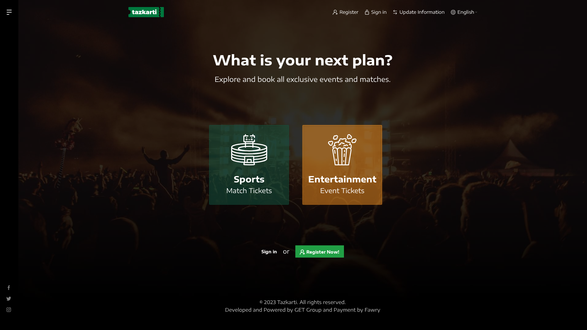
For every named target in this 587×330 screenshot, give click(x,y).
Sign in (269, 251)
